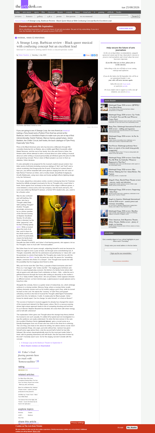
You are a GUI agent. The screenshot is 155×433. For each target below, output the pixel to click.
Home (17, 21)
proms (59, 16)
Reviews (20, 412)
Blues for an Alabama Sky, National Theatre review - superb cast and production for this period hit (27, 389)
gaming (101, 12)
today (17, 12)
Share (88, 55)
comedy (69, 12)
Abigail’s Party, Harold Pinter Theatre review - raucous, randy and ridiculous (125, 181)
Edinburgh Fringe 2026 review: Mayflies (123, 211)
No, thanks (132, 427)
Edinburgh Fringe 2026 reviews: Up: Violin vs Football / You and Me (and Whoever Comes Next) (124, 116)
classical (51, 12)
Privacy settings (77, 423)
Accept (120, 427)
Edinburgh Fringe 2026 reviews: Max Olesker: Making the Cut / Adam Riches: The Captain (125, 171)
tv (94, 12)
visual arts (87, 12)
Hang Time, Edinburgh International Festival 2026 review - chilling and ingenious (124, 127)
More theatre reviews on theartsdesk (35, 346)
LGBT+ (20, 415)
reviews (18, 16)
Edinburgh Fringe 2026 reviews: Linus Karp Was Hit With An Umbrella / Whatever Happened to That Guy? (124, 159)
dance (77, 12)
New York (21, 417)
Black (31, 257)
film (43, 12)
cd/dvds (110, 12)
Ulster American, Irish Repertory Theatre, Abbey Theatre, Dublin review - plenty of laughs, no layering (123, 221)
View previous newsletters (121, 261)
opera (36, 12)
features (29, 16)
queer (19, 227)
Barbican (30, 415)
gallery (40, 16)
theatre (60, 12)
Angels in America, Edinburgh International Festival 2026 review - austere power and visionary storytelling (124, 201)
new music (27, 12)
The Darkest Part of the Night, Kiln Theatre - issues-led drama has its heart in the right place (27, 401)
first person (70, 16)
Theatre (23, 21)
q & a (49, 16)
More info (36, 431)
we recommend (86, 16)
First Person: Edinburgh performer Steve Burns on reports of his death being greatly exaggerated (124, 148)
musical (66, 130)
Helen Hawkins (24, 55)
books (118, 12)
